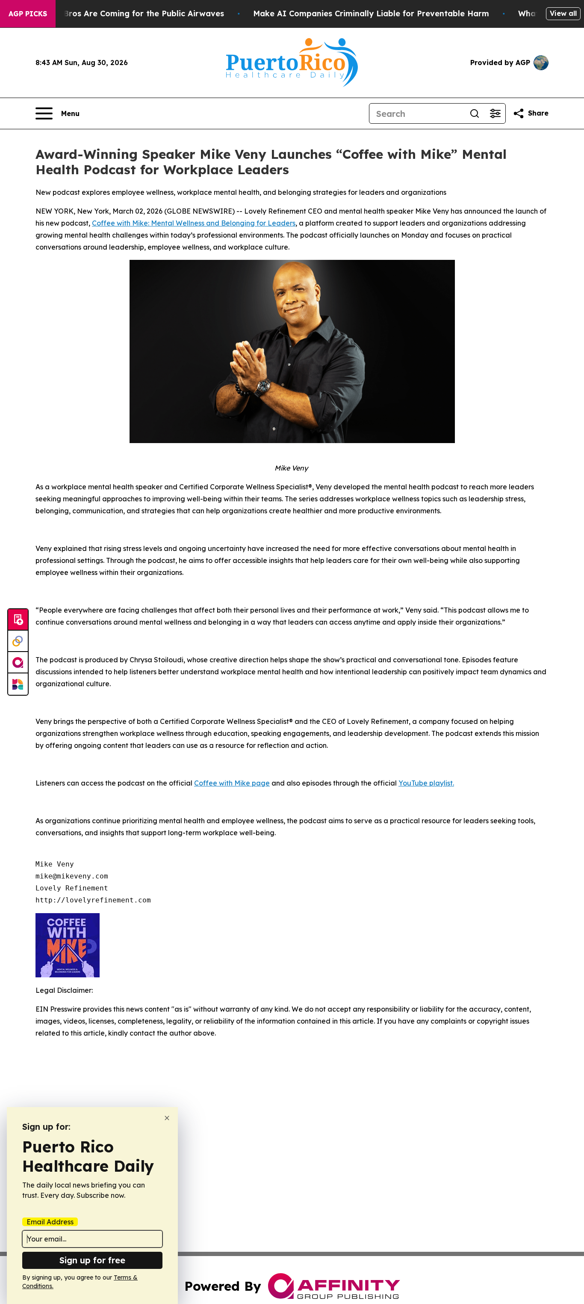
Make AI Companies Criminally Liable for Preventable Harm (371, 13)
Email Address (50, 1222)
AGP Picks (28, 13)
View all (563, 13)
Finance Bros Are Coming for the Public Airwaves (127, 13)
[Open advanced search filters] (495, 113)
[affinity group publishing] (18, 662)
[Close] (167, 1118)
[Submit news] (18, 620)
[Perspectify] (18, 641)
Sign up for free (92, 1260)
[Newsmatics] (18, 684)
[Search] (474, 113)
